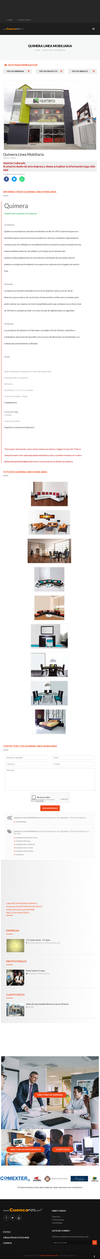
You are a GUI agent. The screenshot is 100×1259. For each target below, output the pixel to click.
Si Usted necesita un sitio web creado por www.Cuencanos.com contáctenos (50, 1187)
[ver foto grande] (50, 494)
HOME (9, 20)
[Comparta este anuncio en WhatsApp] (22, 179)
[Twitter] (12, 1217)
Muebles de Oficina (24, 851)
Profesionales (16, 961)
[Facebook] (6, 1217)
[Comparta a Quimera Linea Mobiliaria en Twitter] (14, 179)
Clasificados (15, 994)
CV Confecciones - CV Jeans (38, 940)
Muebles (20, 855)
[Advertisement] (50, 7)
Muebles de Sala (23, 841)
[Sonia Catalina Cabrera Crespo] (15, 977)
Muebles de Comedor (25, 844)
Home (37, 50)
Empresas (12, 930)
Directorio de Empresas (54, 50)
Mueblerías (21, 822)
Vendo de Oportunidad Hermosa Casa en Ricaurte (47, 1004)
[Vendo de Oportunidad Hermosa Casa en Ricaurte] (15, 1010)
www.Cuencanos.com (49, 1255)
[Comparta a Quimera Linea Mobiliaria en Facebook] (6, 179)
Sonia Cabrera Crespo (35, 970)
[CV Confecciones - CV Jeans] (15, 945)
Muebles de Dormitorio (27, 838)
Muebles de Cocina (24, 848)
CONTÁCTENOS (24, 20)
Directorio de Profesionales (25, 1149)
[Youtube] (18, 1217)
